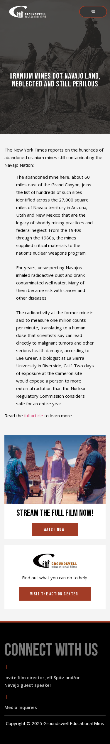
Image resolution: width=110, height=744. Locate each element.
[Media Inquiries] (6, 697)
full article (33, 415)
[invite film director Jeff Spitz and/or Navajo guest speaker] (6, 667)
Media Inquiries (20, 707)
